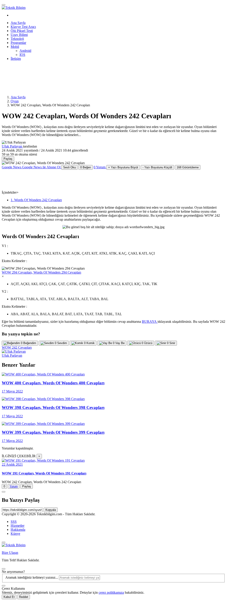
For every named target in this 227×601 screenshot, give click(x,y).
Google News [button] (31, 167)
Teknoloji (17, 39)
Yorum (14, 486)
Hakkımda (18, 529)
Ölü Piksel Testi (22, 31)
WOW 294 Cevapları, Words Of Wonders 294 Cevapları (41, 272)
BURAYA (150, 321)
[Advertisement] (68, 77)
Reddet (23, 597)
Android (25, 51)
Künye (15, 533)
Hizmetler (17, 525)
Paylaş (26, 486)
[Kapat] (3, 542)
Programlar (18, 43)
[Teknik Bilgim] (13, 8)
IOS (22, 54)
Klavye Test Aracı (23, 27)
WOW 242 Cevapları (17, 347)
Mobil (15, 47)
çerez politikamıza (111, 592)
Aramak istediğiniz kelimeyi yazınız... (32, 577)
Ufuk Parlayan (12, 146)
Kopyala (50, 510)
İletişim (16, 58)
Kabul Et (9, 597)
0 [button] (100, 167)
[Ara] (3, 585)
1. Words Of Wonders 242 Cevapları (36, 200)
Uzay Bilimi (19, 35)
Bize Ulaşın (10, 552)
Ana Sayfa (18, 23)
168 (188, 167)
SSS (14, 521)
